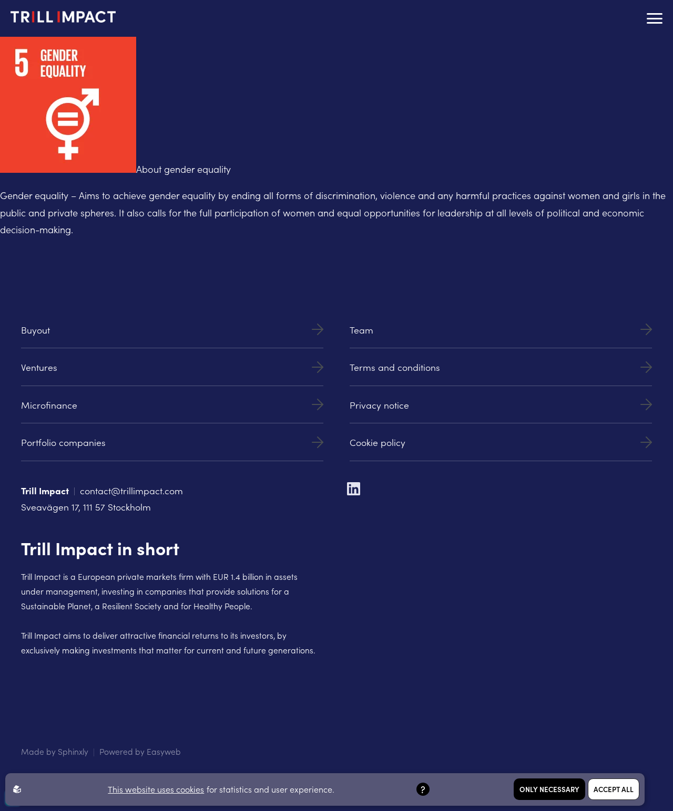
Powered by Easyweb (140, 751)
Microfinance (49, 404)
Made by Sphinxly (54, 751)
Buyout (35, 329)
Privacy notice (379, 404)
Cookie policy (377, 442)
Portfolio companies (63, 442)
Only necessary (549, 789)
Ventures (39, 366)
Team (361, 329)
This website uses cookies (156, 789)
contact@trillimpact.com (131, 490)
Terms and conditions (395, 366)
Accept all (614, 789)
